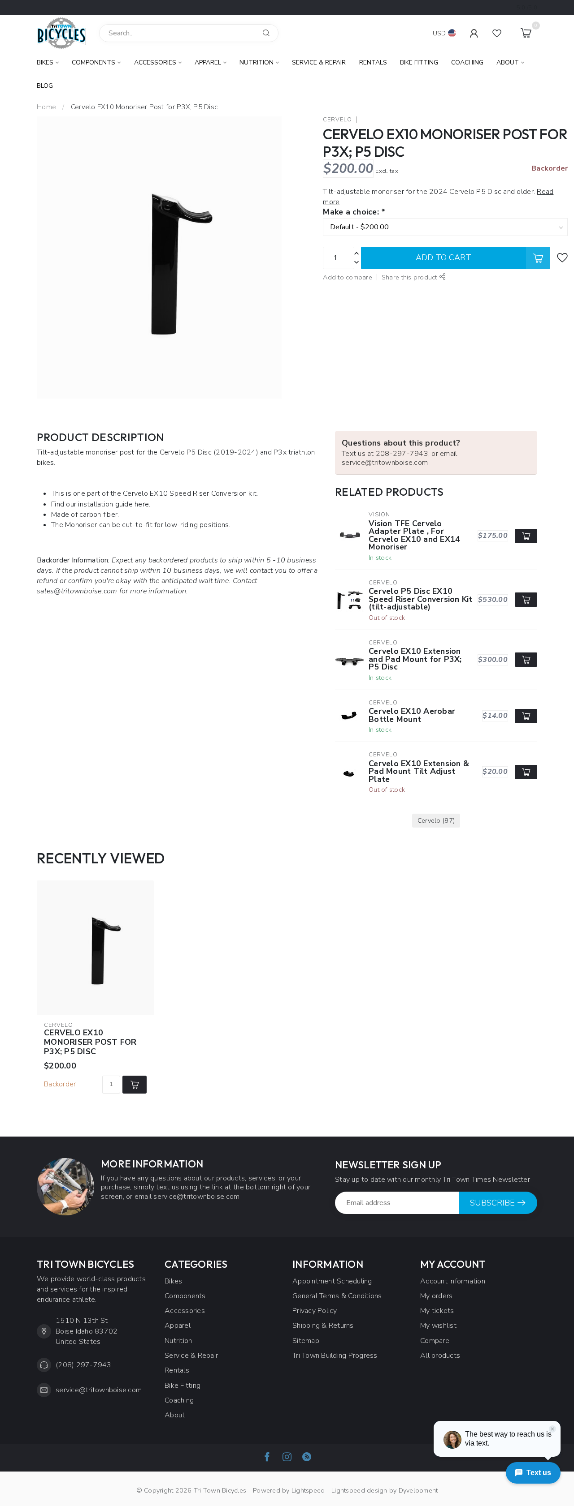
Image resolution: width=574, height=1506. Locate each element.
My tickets (437, 1311)
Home (46, 107)
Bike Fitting (419, 62)
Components (93, 62)
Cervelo (337, 120)
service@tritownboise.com (99, 1390)
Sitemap (305, 1341)
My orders (436, 1296)
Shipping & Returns (323, 1325)
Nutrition (256, 62)
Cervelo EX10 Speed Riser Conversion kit (190, 493)
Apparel (208, 62)
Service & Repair (319, 62)
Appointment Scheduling (332, 1281)
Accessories (155, 62)
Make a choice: (354, 212)
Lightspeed (308, 1490)
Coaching (467, 62)
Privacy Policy (314, 1311)
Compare (434, 1341)
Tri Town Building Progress (335, 1355)
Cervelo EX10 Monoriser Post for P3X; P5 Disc (144, 107)
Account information (452, 1281)
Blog (45, 86)
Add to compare (347, 277)
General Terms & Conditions (337, 1296)
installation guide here (113, 504)
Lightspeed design (359, 1490)
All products (440, 1355)
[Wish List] (496, 33)
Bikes (45, 62)
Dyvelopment (418, 1490)
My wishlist (438, 1325)
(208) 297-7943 (84, 1365)
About (507, 62)
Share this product (410, 277)
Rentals (373, 62)
